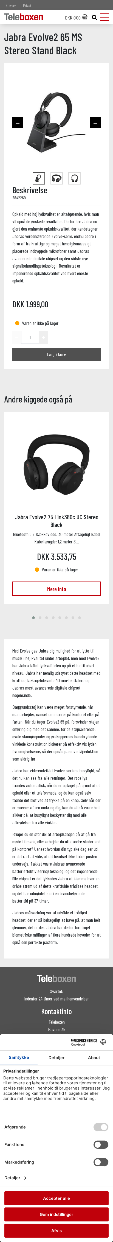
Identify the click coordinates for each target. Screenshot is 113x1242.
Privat (27, 5)
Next (95, 122)
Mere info (56, 588)
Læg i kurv (56, 354)
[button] (33, 617)
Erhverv (11, 5)
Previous (17, 122)
